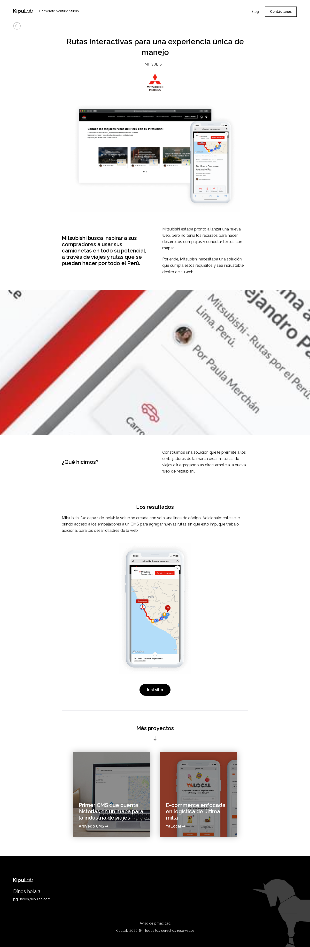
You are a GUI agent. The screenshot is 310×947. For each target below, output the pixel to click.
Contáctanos (281, 12)
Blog (255, 12)
